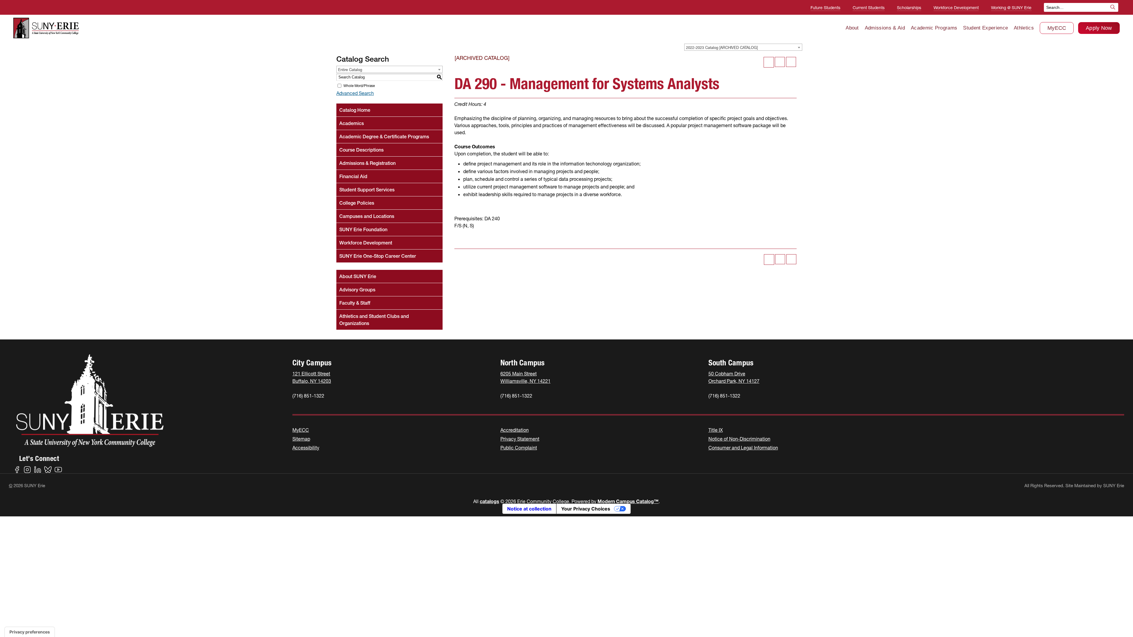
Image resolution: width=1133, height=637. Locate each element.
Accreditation (514, 430)
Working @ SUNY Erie (1011, 7)
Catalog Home (354, 110)
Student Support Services (366, 190)
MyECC (1056, 28)
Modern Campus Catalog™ (628, 501)
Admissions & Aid (885, 28)
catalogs (489, 501)
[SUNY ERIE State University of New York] (46, 28)
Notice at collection (529, 509)
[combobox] (743, 47)
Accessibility (305, 448)
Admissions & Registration (367, 163)
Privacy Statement (519, 439)
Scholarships (909, 7)
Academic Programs (934, 28)
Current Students (869, 7)
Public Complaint (518, 448)
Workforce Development (956, 7)
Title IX (715, 430)
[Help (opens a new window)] (791, 62)
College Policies (356, 203)
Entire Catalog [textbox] (350, 69)
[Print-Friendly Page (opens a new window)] (780, 62)
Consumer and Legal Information (743, 448)
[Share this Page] (769, 62)
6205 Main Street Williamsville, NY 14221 (525, 377)
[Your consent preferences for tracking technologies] (30, 632)
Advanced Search (355, 93)
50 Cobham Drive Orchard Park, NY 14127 (733, 377)
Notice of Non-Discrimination (739, 439)
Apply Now (1099, 28)
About (852, 28)
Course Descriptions (361, 150)
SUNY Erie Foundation (363, 229)
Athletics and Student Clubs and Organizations (374, 319)
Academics (351, 123)
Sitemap (301, 439)
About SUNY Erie (357, 276)
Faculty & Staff (354, 303)
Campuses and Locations (366, 216)
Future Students (825, 7)
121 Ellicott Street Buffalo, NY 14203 (311, 377)
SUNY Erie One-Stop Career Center (377, 256)
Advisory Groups (357, 290)
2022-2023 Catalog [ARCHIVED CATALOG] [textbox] (722, 47)
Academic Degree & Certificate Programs (384, 136)
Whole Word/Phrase (359, 85)
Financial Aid (353, 176)
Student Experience (985, 28)
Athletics (1024, 28)
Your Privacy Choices (585, 509)
